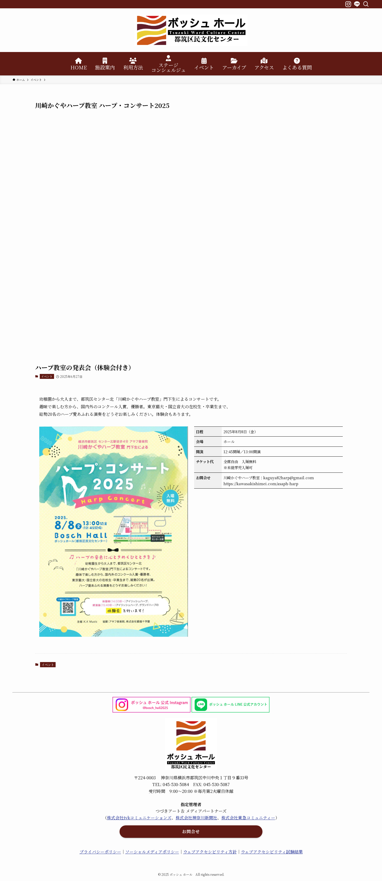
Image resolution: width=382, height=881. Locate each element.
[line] (356, 3)
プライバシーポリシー (100, 852)
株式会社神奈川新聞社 (196, 818)
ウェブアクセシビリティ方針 (210, 852)
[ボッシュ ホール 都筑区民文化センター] (191, 30)
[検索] (365, 3)
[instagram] (348, 3)
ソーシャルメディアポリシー (152, 852)
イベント (46, 376)
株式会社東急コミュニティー (248, 818)
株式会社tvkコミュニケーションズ (139, 818)
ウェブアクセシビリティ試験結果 (272, 852)
